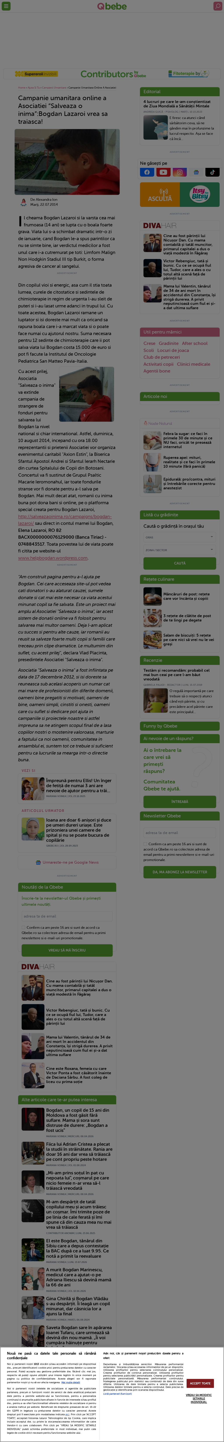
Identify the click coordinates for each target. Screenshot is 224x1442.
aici (67, 1414)
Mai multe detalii (70, 1382)
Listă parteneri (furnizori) (117, 1393)
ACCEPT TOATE (200, 1383)
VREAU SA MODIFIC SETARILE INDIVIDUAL (199, 1399)
